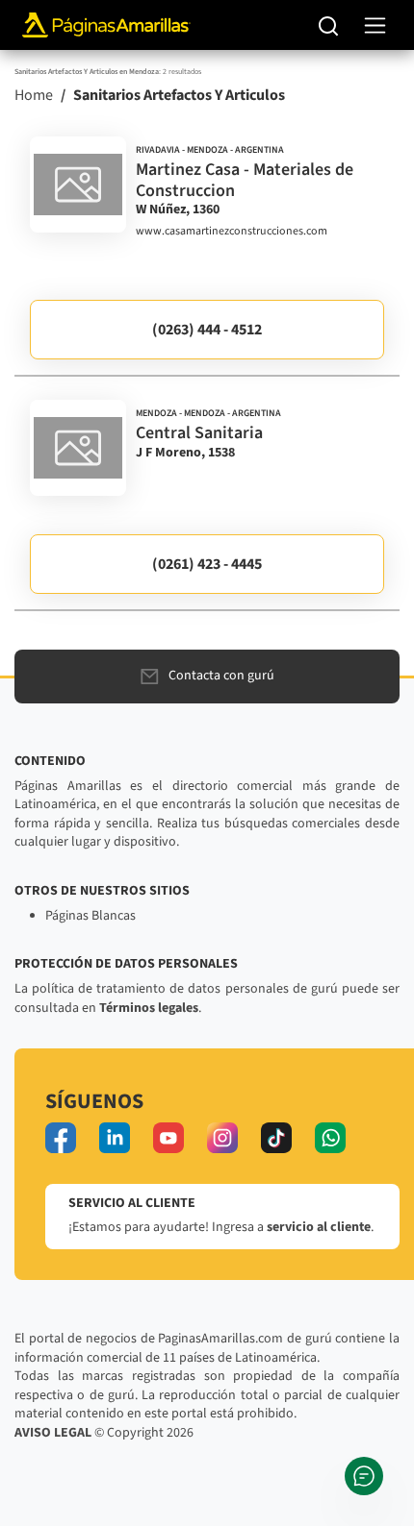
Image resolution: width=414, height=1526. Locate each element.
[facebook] (60, 1137)
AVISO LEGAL (52, 1432)
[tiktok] (276, 1137)
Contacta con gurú (221, 675)
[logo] (78, 184)
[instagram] (222, 1137)
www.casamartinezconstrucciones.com (231, 231)
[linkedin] (114, 1137)
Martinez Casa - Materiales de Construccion (244, 180)
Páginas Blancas (90, 915)
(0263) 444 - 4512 (207, 329)
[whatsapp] (330, 1137)
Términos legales (148, 1008)
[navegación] (375, 25)
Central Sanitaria (199, 433)
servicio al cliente (319, 1227)
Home (33, 95)
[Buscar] (328, 25)
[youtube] (168, 1137)
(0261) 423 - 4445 (207, 564)
